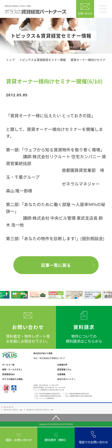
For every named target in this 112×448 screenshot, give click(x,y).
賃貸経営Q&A (8, 374)
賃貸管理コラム (64, 369)
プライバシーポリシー (12, 410)
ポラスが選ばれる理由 (12, 379)
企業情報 (61, 374)
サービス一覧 (8, 364)
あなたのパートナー (66, 379)
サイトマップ (8, 407)
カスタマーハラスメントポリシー (39, 410)
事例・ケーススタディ (12, 369)
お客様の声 (62, 364)
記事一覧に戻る (56, 265)
